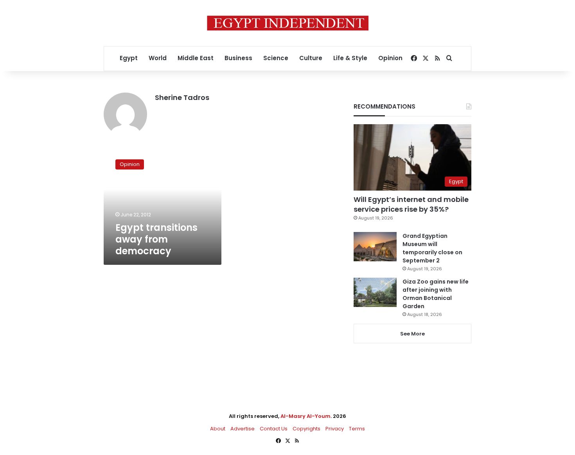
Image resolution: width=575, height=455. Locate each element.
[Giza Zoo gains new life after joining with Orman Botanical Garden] (375, 292)
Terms (357, 428)
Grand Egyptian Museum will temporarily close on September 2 (432, 248)
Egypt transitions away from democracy (156, 239)
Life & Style (350, 58)
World (158, 58)
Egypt (129, 58)
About (217, 428)
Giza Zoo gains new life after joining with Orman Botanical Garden (435, 294)
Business (238, 58)
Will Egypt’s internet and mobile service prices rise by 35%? (411, 204)
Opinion (390, 58)
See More (412, 333)
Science (275, 58)
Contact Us (274, 428)
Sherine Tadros (182, 97)
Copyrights (306, 428)
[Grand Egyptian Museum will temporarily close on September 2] (375, 246)
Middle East (196, 58)
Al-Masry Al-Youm (305, 416)
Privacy (334, 428)
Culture (310, 58)
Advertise (242, 428)
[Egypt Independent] (287, 23)
